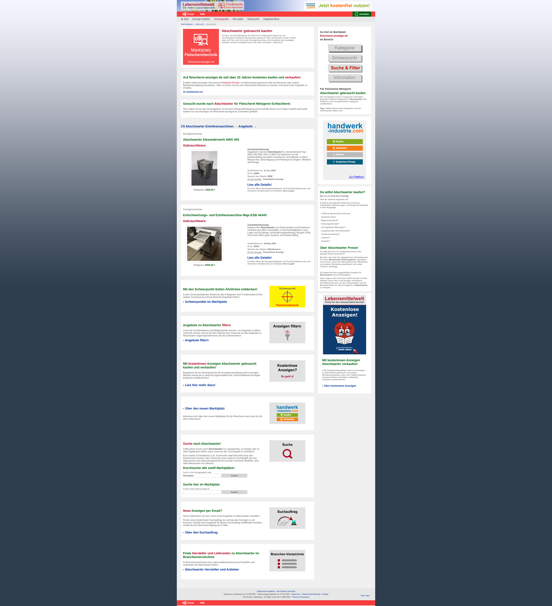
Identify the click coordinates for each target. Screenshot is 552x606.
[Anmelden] (361, 14)
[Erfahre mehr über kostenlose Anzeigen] (287, 369)
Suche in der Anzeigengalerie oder (197, 472)
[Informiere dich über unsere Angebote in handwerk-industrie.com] (337, 5)
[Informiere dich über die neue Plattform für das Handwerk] (344, 150)
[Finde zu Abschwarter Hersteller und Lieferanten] (287, 559)
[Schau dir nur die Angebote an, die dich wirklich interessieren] (287, 331)
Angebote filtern (271, 19)
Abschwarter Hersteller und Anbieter (212, 569)
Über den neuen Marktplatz (205, 408)
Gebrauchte (253, 19)
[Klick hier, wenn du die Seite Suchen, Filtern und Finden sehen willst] (344, 63)
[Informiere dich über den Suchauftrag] (287, 516)
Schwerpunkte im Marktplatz (206, 302)
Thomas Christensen (300, 597)
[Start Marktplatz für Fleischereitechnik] (212, 5)
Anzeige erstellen (201, 19)
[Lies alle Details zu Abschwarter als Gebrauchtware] (204, 168)
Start (186, 19)
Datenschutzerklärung (311, 594)
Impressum (295, 594)
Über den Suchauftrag (201, 532)
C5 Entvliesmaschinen (207, 126)
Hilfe (202, 14)
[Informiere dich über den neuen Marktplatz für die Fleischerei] (287, 411)
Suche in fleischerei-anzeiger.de (196, 489)
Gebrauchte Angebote (266, 591)
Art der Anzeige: (254, 179)
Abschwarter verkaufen (285, 591)
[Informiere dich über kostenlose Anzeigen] (344, 324)
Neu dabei (238, 19)
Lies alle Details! (259, 184)
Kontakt (325, 594)
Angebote (245, 126)
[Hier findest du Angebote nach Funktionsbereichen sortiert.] (287, 295)
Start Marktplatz (187, 24)
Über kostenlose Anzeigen (340, 385)
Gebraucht (199, 24)
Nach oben (365, 596)
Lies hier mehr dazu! (200, 385)
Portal (190, 14)
